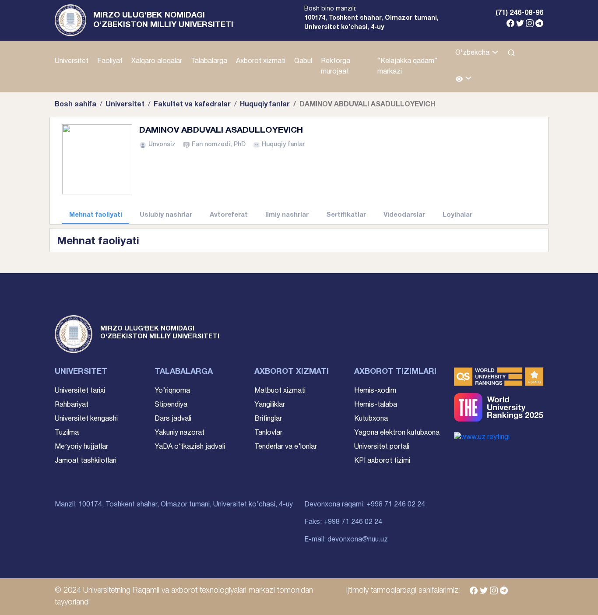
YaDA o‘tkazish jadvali (190, 447)
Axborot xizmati (260, 61)
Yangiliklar (269, 405)
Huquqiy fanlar (265, 105)
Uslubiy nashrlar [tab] (166, 215)
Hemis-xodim (375, 391)
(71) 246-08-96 (519, 13)
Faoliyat (110, 61)
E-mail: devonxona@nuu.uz (346, 540)
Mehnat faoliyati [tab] (95, 215)
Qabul (303, 61)
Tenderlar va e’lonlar (285, 447)
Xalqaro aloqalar (156, 61)
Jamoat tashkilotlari (85, 461)
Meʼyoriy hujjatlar (81, 447)
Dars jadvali (173, 419)
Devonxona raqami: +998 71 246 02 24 (364, 505)
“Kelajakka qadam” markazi (407, 66)
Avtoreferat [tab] (229, 215)
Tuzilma (67, 433)
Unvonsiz (162, 145)
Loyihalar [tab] (457, 215)
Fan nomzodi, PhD (219, 145)
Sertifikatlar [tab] (346, 215)
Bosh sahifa (75, 105)
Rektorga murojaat (335, 66)
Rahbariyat (71, 405)
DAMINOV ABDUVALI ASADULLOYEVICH (221, 130)
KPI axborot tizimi (382, 461)
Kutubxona (371, 419)
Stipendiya (171, 405)
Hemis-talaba (375, 405)
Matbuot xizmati (280, 391)
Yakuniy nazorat (179, 433)
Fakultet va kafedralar (192, 105)
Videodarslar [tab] (404, 215)
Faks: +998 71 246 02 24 (343, 522)
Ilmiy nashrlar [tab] (287, 215)
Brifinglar (268, 419)
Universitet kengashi (86, 419)
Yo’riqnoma (172, 391)
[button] (463, 79)
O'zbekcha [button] (473, 53)
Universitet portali (381, 447)
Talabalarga (209, 61)
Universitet (71, 61)
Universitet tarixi (80, 391)
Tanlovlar (268, 433)
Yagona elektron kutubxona (397, 433)
